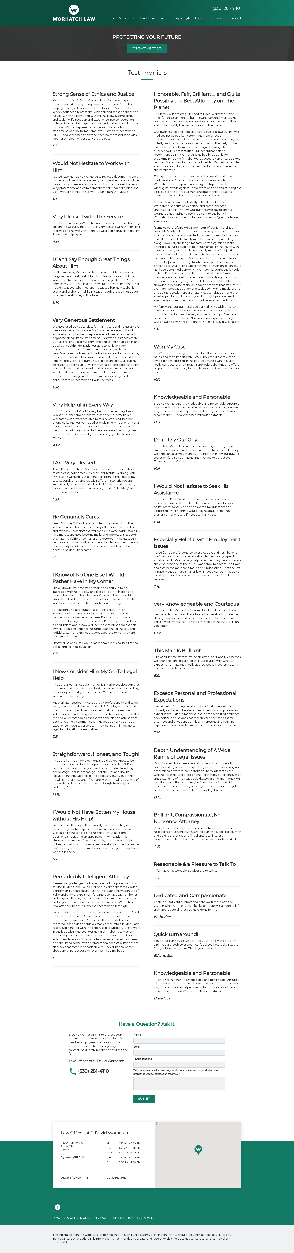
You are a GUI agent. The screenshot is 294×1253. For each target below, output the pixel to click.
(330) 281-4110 (75, 1157)
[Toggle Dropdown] (134, 18)
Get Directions (116, 1177)
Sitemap (126, 1217)
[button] (198, 1150)
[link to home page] (74, 12)
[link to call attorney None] (225, 8)
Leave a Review (71, 1177)
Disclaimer (144, 1217)
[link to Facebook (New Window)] (57, 1207)
